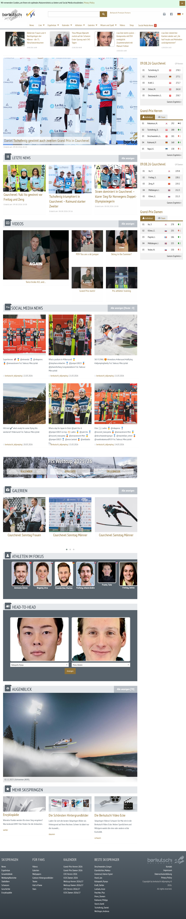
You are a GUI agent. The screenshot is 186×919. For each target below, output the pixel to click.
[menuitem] (164, 14)
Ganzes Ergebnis (173, 101)
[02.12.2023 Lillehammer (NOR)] (70, 737)
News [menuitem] (31, 25)
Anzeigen (70, 671)
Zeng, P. (151, 183)
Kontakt (169, 866)
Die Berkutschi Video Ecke (109, 815)
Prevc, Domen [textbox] (77, 665)
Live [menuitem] (40, 25)
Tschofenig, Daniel (101, 907)
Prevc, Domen (99, 896)
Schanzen (5, 885)
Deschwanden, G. (154, 95)
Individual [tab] (148, 117)
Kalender (27, 471)
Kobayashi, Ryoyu (101, 881)
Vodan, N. (151, 249)
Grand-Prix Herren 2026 (73, 866)
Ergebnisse (113, 471)
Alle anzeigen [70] (125, 689)
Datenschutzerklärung (163, 873)
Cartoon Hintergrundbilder (42, 877)
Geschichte (5, 888)
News (3, 866)
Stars (34, 888)
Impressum (167, 870)
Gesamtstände (6, 873)
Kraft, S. (151, 82)
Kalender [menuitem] (65, 25)
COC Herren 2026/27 (72, 888)
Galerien (35, 870)
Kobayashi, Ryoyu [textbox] (17, 665)
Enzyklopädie (11, 814)
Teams (34, 881)
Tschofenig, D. (153, 70)
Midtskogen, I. (154, 190)
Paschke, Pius (99, 892)
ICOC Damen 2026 (71, 877)
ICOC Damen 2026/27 (72, 892)
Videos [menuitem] (122, 25)
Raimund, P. (152, 76)
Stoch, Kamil (99, 903)
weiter (5, 829)
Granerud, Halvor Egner (103, 873)
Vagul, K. (150, 148)
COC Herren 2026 (70, 873)
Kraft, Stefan (99, 885)
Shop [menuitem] (132, 25)
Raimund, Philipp (101, 900)
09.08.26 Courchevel (161, 63)
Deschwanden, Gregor (103, 866)
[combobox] (39, 665)
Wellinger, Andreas (101, 911)
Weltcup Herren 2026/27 (73, 881)
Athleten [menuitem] (78, 25)
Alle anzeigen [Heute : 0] (122, 308)
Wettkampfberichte (8, 877)
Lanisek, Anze (99, 888)
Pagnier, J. (151, 236)
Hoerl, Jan (98, 877)
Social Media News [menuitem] (147, 25)
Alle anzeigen (128, 158)
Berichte (70, 471)
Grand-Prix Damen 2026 (73, 870)
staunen (52, 834)
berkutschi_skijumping (13, 375)
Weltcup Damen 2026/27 (73, 885)
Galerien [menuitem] (91, 25)
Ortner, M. (152, 89)
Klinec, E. (152, 196)
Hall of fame (37, 885)
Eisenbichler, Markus (102, 870)
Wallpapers (36, 873)
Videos (35, 866)
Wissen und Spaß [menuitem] (107, 25)
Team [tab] (163, 117)
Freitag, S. (152, 177)
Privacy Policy (89, 2)
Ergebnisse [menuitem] (52, 25)
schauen (97, 837)
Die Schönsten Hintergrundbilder (68, 815)
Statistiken (5, 881)
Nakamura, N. (152, 123)
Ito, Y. (151, 170)
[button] (66, 549)
